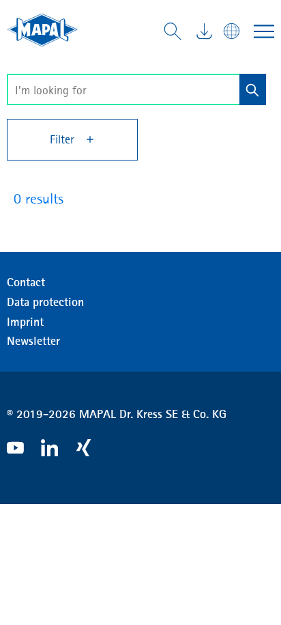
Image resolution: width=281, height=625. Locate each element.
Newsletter (33, 340)
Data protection (45, 301)
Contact (26, 282)
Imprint (25, 321)
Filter (64, 139)
